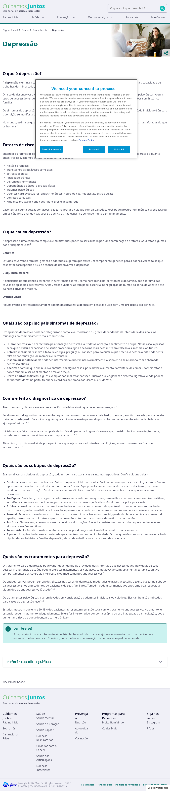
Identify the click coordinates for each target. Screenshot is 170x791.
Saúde (35, 17)
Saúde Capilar (45, 730)
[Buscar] (162, 8)
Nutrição (80, 722)
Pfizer (150, 728)
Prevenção (63, 17)
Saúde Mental (40, 30)
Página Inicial (10, 30)
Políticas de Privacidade (127, 784)
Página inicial (11, 17)
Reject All (119, 149)
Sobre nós (132, 17)
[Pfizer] (10, 785)
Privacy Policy (86, 140)
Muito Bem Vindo (113, 722)
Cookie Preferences (158, 787)
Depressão (58, 30)
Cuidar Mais (109, 728)
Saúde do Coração (47, 724)
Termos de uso (104, 784)
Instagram (153, 722)
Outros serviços (98, 17)
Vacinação (81, 738)
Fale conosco (87, 784)
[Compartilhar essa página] (166, 53)
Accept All (94, 149)
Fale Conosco (159, 17)
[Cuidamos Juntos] (24, 6)
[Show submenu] (43, 17)
